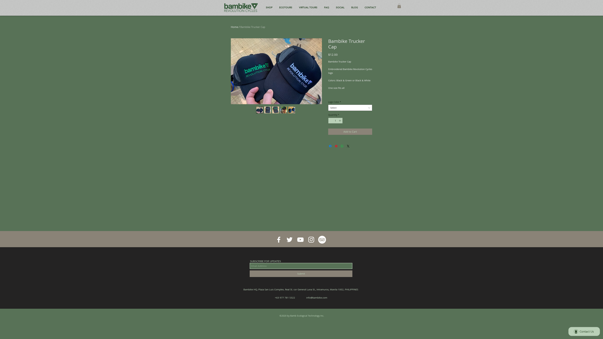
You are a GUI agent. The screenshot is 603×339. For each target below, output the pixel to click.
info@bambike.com (316, 297)
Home (234, 27)
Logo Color (334, 101)
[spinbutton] (335, 120)
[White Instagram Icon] (311, 240)
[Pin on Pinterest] (336, 146)
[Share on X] (348, 146)
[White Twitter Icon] (289, 240)
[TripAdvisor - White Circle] (322, 240)
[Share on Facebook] (330, 146)
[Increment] (340, 120)
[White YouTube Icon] (300, 240)
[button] (399, 6)
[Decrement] (331, 120)
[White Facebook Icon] (279, 240)
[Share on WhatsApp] (342, 146)
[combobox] (350, 108)
